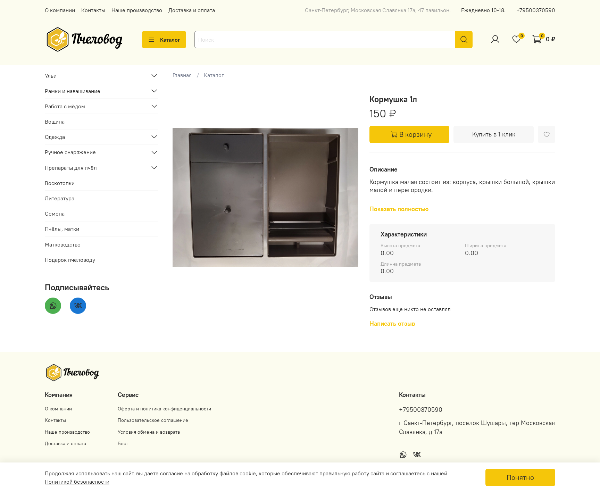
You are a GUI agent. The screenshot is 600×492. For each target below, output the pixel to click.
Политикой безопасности (77, 481)
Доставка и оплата (191, 10)
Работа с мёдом (65, 105)
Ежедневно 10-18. (483, 10)
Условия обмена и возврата (149, 432)
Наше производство (136, 10)
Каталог (170, 39)
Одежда (55, 136)
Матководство (63, 244)
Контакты (93, 10)
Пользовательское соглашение (153, 420)
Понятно (520, 477)
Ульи (51, 75)
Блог (123, 443)
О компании (60, 10)
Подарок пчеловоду (70, 259)
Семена (55, 213)
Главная (182, 75)
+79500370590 (535, 10)
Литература (59, 197)
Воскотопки (60, 182)
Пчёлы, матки (62, 228)
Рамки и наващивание (72, 90)
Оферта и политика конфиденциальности (164, 409)
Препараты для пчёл (71, 167)
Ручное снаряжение (70, 152)
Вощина (55, 121)
